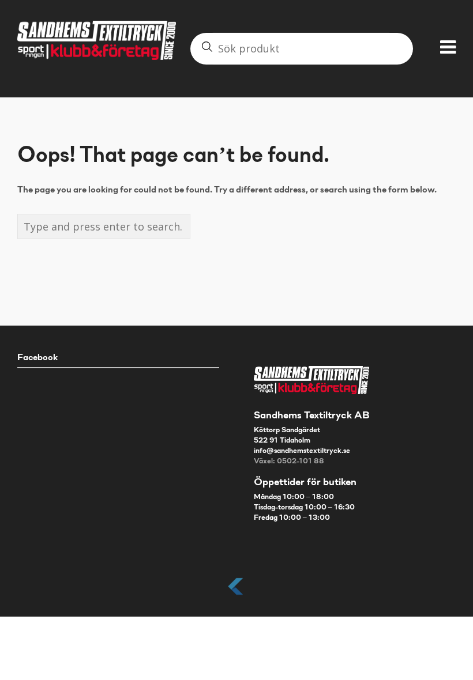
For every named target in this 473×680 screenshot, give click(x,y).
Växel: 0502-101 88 (289, 462)
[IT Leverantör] (236, 595)
